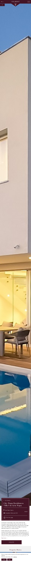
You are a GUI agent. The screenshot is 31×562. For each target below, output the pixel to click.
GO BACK (7, 500)
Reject (10, 559)
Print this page (9, 517)
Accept (4, 559)
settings (15, 557)
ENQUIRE (11, 542)
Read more (3, 538)
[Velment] (15, 1)
